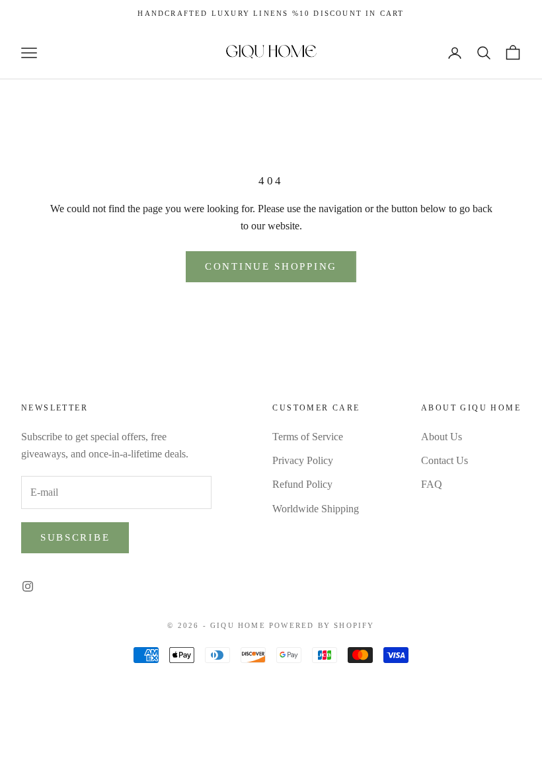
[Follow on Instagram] (27, 586)
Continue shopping (271, 266)
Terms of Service (307, 436)
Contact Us (444, 460)
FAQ (431, 484)
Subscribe (75, 537)
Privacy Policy (302, 460)
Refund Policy (302, 484)
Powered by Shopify (322, 625)
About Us (441, 436)
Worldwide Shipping (315, 508)
